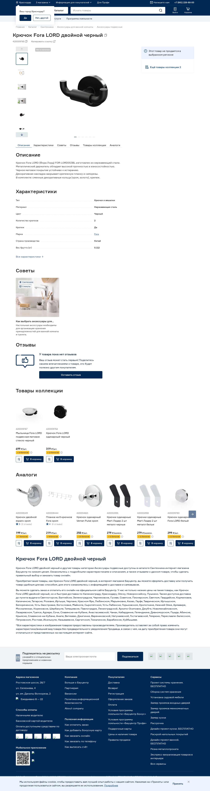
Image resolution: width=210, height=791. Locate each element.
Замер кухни (158, 717)
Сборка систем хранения (166, 691)
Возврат (113, 688)
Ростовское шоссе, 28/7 (30, 682)
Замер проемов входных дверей (170, 702)
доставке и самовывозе (124, 584)
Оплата (112, 704)
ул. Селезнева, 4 (26, 688)
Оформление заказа (120, 699)
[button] (34, 459)
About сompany (74, 708)
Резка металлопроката (164, 749)
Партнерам (71, 688)
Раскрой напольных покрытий (169, 734)
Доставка (114, 682)
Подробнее (111, 785)
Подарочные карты (120, 728)
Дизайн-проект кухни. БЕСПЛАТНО (172, 728)
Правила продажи (119, 739)
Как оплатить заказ (76, 724)
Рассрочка (157, 723)
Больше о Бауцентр (77, 682)
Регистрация (116, 693)
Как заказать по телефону (80, 741)
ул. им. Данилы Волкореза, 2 (33, 693)
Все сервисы (158, 763)
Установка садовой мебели (167, 697)
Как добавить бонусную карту (83, 730)
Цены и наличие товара (122, 734)
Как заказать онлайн (77, 735)
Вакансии (71, 693)
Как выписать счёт (76, 746)
